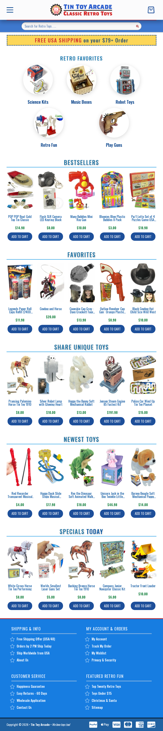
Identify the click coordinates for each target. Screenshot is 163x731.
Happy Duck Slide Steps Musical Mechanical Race (50, 496)
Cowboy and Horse (51, 308)
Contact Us (24, 707)
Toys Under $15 (102, 693)
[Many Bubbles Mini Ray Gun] (81, 190)
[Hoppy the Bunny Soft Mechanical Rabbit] (81, 375)
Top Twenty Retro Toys (106, 686)
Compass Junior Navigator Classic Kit (112, 587)
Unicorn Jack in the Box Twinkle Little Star (112, 496)
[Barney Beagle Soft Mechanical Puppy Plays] (143, 467)
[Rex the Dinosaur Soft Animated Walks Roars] (81, 467)
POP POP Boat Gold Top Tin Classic (20, 218)
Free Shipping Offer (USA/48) (36, 639)
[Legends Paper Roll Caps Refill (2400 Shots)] (20, 282)
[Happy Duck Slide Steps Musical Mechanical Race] (50, 467)
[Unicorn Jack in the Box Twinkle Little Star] (112, 467)
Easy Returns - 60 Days (32, 693)
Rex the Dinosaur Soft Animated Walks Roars (81, 496)
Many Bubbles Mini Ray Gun (81, 218)
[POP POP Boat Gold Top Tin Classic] (20, 190)
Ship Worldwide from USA (33, 653)
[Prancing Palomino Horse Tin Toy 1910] (20, 375)
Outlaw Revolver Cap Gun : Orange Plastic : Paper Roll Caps (112, 312)
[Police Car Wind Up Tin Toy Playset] (143, 375)
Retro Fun (49, 145)
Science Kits (38, 102)
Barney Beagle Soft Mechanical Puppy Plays (143, 496)
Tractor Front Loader (143, 585)
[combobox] (78, 26)
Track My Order (102, 646)
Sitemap (97, 707)
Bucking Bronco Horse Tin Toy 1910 (81, 587)
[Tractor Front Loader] (143, 559)
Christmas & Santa (104, 700)
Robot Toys (125, 102)
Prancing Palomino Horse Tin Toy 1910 (19, 403)
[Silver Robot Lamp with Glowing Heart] (50, 375)
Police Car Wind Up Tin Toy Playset (143, 403)
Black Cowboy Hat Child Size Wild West (143, 310)
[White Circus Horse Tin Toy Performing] (20, 559)
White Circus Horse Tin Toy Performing (20, 587)
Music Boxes (81, 102)
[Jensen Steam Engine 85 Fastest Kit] (112, 375)
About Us (22, 660)
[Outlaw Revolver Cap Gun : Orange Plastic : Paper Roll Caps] (112, 282)
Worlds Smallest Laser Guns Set (51, 587)
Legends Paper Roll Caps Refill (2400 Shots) (20, 312)
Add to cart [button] (20, 236)
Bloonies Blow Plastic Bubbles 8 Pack (112, 218)
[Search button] (137, 26)
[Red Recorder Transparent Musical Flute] (20, 467)
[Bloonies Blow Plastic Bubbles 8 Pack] (112, 190)
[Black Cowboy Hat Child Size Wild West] (143, 282)
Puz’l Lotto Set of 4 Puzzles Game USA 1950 (143, 219)
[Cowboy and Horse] (50, 282)
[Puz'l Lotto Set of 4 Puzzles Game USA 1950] (143, 190)
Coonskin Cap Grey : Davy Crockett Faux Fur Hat (81, 312)
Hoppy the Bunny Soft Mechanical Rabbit (81, 403)
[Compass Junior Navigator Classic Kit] (112, 559)
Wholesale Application (31, 700)
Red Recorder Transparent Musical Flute (20, 496)
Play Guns (114, 145)
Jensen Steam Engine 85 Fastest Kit (112, 403)
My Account (99, 639)
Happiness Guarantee (31, 686)
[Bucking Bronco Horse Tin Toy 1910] (81, 559)
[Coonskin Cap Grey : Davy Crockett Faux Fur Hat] (81, 282)
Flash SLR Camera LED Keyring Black (51, 218)
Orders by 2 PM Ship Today (34, 646)
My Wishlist (99, 653)
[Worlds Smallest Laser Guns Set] (50, 559)
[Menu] (11, 10)
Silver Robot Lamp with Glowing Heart (50, 403)
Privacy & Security (104, 660)
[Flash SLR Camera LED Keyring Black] (50, 190)
